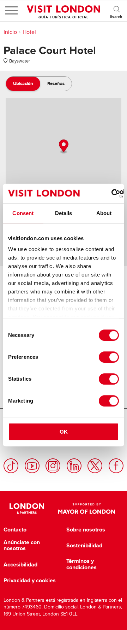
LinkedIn (74, 465)
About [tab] (104, 213)
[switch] (109, 357)
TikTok (11, 465)
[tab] (23, 84)
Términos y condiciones (81, 564)
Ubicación (23, 83)
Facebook (116, 465)
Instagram (53, 465)
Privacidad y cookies (30, 580)
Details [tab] (63, 213)
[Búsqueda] (116, 10)
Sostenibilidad (84, 545)
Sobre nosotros (85, 530)
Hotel (29, 32)
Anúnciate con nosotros (22, 545)
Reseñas (56, 83)
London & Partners (27, 508)
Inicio (10, 32)
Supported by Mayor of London (86, 508)
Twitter (94, 465)
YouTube (32, 465)
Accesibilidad (20, 564)
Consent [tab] (23, 213)
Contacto (15, 530)
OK (64, 432)
